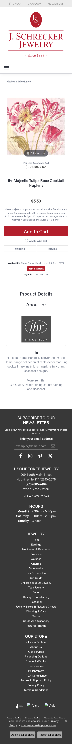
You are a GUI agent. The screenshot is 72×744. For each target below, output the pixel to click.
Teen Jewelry (36, 587)
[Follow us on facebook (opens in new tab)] (20, 456)
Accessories (36, 568)
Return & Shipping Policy (36, 680)
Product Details (36, 293)
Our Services (36, 652)
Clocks (36, 616)
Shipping (20, 248)
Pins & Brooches (36, 573)
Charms (36, 563)
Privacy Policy (36, 685)
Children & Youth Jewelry (36, 583)
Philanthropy (36, 671)
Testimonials (36, 666)
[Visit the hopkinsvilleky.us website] (34, 706)
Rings (36, 540)
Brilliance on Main (36, 642)
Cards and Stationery (36, 621)
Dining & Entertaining (48, 385)
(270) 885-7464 (36, 166)
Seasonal (39, 389)
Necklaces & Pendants (36, 549)
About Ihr (36, 304)
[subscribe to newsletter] (53, 445)
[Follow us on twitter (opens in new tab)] (50, 456)
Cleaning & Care (36, 611)
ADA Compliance (36, 675)
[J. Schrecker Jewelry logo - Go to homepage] (36, 34)
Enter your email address (36, 439)
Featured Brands (36, 625)
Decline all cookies (22, 734)
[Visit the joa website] (19, 706)
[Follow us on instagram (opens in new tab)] (30, 456)
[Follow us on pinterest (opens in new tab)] (40, 456)
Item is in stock (36, 268)
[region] (36, 126)
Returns (52, 248)
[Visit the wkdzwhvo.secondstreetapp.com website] (50, 706)
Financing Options (36, 656)
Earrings (36, 544)
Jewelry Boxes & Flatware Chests (36, 606)
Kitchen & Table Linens (19, 81)
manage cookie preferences (38, 725)
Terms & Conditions (36, 690)
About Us (36, 647)
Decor (28, 385)
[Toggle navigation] (6, 67)
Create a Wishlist (36, 661)
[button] (16, 3)
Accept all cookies (50, 734)
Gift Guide (16, 385)
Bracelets (36, 554)
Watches (36, 559)
